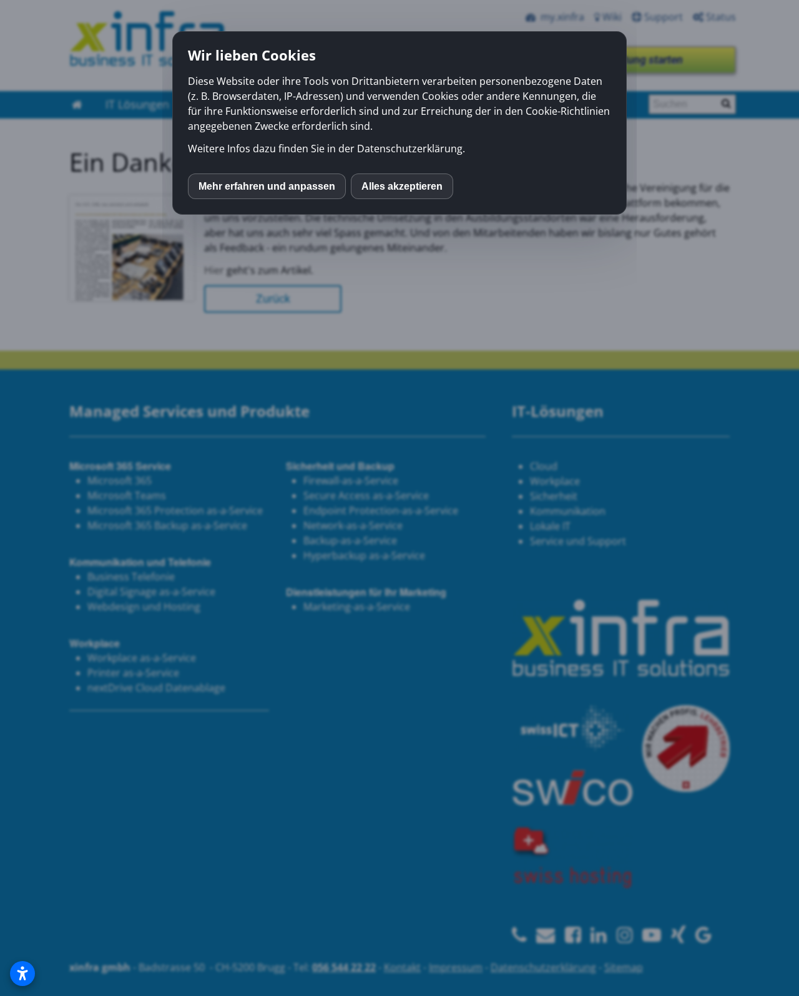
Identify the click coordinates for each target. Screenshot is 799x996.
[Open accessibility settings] (22, 973)
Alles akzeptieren (402, 186)
